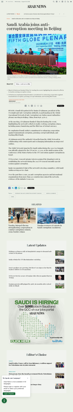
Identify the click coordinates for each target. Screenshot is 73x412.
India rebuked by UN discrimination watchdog (24, 259)
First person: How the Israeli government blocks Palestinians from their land (30, 375)
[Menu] (2, 2)
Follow (61, 106)
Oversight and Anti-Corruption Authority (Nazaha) (28, 193)
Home (8, 18)
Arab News (10, 1)
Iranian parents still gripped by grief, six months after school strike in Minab (30, 285)
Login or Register (9, 393)
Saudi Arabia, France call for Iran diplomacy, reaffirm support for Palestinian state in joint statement (30, 364)
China (12, 196)
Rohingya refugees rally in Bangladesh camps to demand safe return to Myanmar (30, 252)
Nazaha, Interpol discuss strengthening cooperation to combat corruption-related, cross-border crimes (20, 228)
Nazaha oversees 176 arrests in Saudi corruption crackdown (49, 226)
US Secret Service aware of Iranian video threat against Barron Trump (36, 14)
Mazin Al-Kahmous (51, 193)
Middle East (12, 371)
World (18, 14)
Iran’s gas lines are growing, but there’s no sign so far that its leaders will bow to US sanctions (30, 268)
